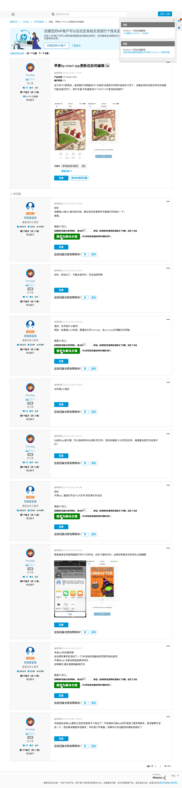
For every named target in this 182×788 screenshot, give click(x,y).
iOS (83, 166)
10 (23, 750)
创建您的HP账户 (56, 45)
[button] (168, 62)
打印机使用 (39, 21)
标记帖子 (30, 100)
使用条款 (163, 782)
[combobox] (88, 14)
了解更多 (76, 45)
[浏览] (12, 14)
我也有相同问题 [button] (79, 177)
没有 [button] (93, 254)
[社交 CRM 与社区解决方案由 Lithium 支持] (159, 776)
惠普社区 (14, 21)
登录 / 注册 (165, 14)
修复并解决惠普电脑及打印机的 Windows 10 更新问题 (146, 52)
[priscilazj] (30, 67)
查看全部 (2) (66, 171)
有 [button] (85, 254)
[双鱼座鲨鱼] (30, 206)
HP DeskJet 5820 (70, 166)
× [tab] (173, 20)
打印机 (26, 21)
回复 (61, 177)
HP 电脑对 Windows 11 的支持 (136, 33)
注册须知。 (174, 782)
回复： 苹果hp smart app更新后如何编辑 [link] (66, 21)
